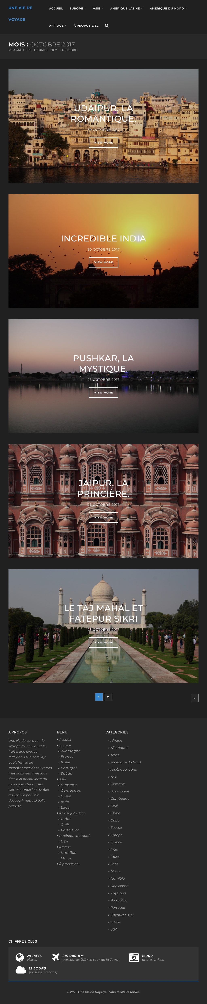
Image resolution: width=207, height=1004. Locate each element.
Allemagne (71, 751)
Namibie (68, 853)
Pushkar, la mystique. (103, 363)
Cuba (66, 819)
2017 (54, 49)
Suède (66, 773)
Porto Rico (70, 830)
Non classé (119, 886)
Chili (65, 824)
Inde (65, 802)
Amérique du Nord (167, 8)
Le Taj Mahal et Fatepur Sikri (103, 613)
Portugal (69, 768)
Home (41, 49)
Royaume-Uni (122, 915)
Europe (76, 8)
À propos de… (86, 25)
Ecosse (116, 828)
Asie (96, 8)
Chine (66, 796)
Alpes (115, 755)
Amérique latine (125, 8)
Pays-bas (118, 893)
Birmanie (69, 785)
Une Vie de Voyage (20, 14)
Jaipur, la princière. (103, 488)
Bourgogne (120, 791)
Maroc (66, 858)
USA (64, 841)
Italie (65, 762)
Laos (65, 807)
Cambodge (71, 790)
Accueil (56, 8)
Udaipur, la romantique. (103, 113)
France (67, 757)
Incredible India (103, 238)
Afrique (56, 25)
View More (103, 142)
